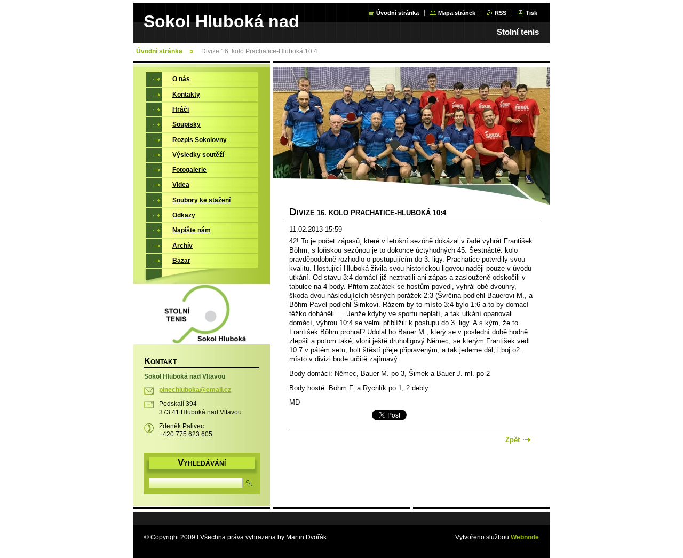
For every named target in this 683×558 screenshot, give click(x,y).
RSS (500, 13)
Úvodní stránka (397, 13)
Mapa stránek (456, 13)
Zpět (512, 440)
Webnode (525, 537)
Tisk (531, 13)
